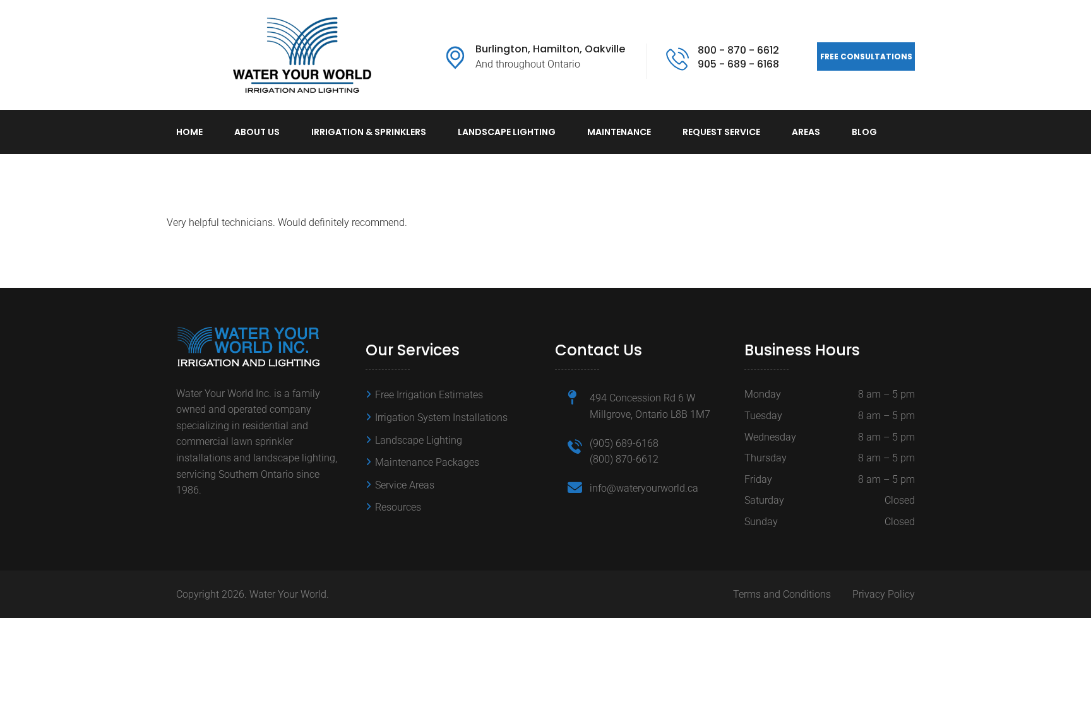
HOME (189, 132)
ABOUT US (257, 132)
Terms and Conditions (782, 594)
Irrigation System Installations (441, 418)
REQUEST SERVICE (721, 132)
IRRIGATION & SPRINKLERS (368, 132)
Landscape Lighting (418, 440)
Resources (398, 507)
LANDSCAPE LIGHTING (507, 132)
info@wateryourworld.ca (644, 488)
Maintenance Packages (427, 462)
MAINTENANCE (619, 132)
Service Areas (404, 485)
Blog (864, 132)
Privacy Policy (883, 594)
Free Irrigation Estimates (429, 395)
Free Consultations (866, 56)
